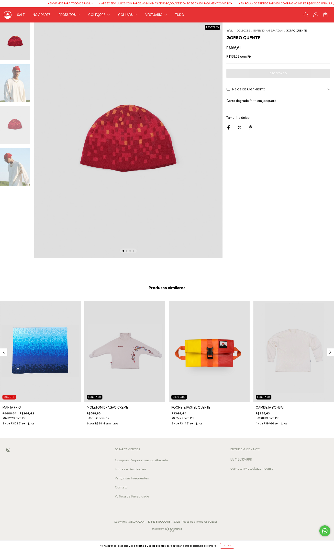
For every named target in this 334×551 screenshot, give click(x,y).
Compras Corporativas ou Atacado (141, 460)
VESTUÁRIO (154, 15)
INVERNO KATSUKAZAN (268, 30)
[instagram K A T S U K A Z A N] (8, 450)
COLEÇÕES (97, 15)
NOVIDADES (42, 15)
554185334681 (241, 459)
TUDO (179, 15)
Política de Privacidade (132, 496)
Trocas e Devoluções (130, 469)
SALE (21, 15)
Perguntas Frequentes (132, 478)
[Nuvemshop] (167, 531)
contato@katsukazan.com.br (252, 468)
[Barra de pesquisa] (305, 15)
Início (229, 30)
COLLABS (126, 15)
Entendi (227, 545)
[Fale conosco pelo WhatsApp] (324, 530)
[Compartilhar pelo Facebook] (228, 127)
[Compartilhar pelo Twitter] (239, 127)
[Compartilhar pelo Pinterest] (250, 127)
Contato (121, 487)
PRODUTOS (68, 15)
